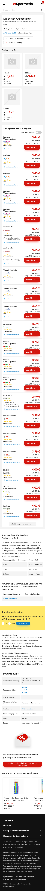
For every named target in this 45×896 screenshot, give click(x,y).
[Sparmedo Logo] (23, 4)
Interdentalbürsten (10, 599)
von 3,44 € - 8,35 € (15, 29)
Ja (6, 623)
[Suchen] (40, 9)
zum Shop (30, 147)
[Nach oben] (41, 890)
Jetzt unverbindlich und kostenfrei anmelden (22, 764)
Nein (13, 623)
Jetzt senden (23, 623)
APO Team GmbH (10, 33)
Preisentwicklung (15, 43)
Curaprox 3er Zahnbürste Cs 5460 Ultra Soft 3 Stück (16, 798)
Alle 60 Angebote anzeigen (21, 524)
